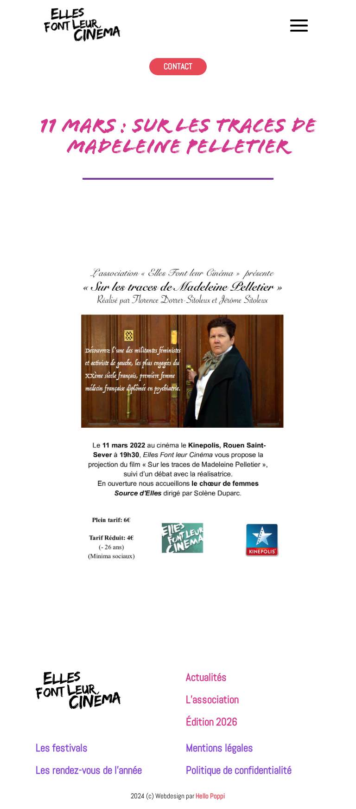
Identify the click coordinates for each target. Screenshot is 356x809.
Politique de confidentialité (239, 770)
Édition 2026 (211, 722)
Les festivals (62, 748)
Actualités (206, 677)
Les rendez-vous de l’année (89, 770)
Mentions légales (219, 748)
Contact (178, 66)
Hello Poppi (210, 795)
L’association (212, 699)
